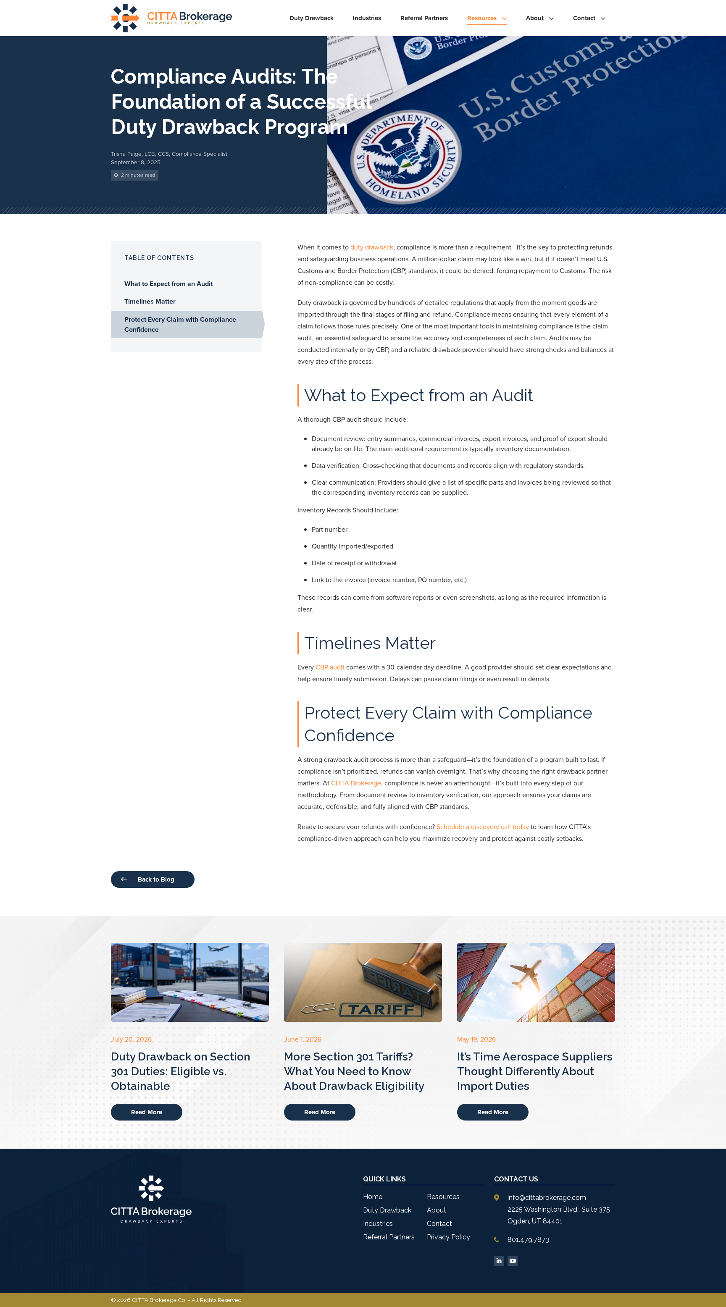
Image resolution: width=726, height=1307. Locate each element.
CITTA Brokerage (356, 782)
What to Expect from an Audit (169, 284)
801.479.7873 (528, 1240)
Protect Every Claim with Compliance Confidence (180, 324)
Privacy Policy (448, 1237)
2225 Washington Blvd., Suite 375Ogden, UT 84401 (559, 1215)
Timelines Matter (150, 301)
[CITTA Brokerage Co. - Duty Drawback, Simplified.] (171, 18)
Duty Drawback (311, 18)
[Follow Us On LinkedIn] (499, 1261)
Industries (367, 18)
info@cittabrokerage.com (547, 1198)
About (535, 18)
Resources (482, 18)
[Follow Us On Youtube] (513, 1261)
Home (372, 1197)
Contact (584, 18)
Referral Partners (424, 18)
